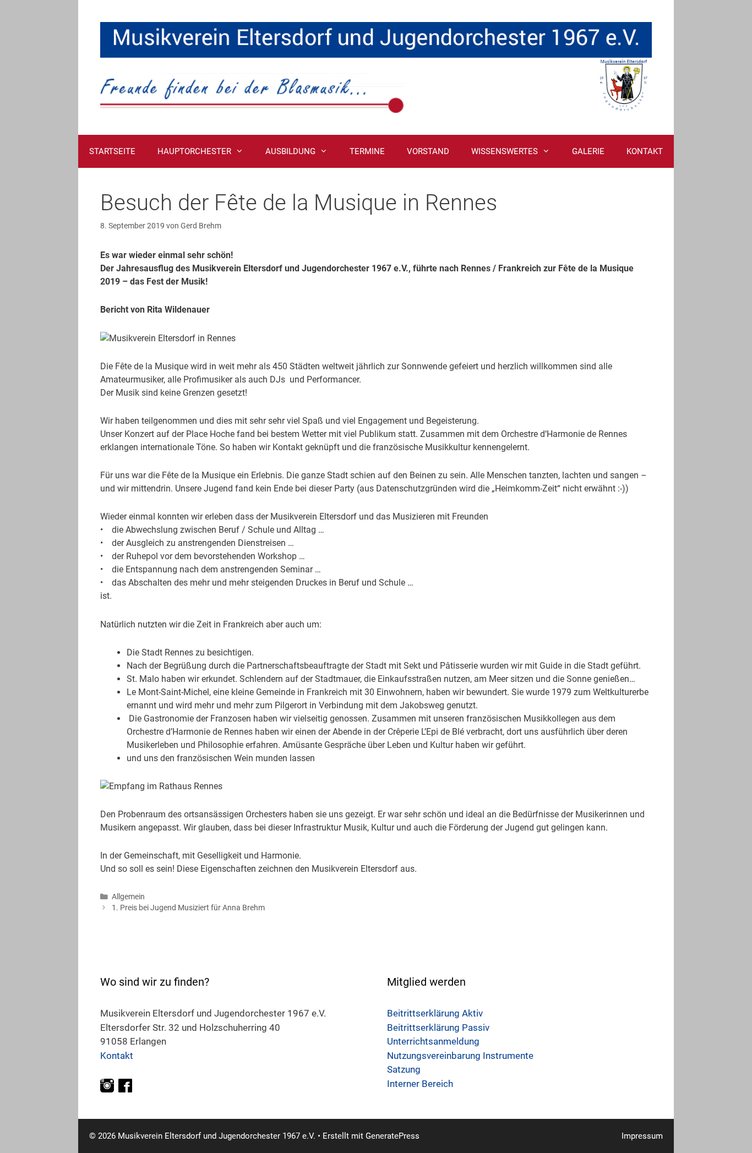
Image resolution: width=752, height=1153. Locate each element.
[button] (242, 151)
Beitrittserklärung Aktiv (435, 1013)
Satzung (404, 1069)
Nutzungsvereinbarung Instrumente (460, 1055)
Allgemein (128, 896)
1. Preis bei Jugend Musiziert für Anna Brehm (188, 907)
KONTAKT (644, 151)
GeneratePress (392, 1136)
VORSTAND (428, 151)
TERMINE (367, 151)
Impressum (642, 1136)
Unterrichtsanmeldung (433, 1041)
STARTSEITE (112, 151)
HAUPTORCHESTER (194, 151)
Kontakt (116, 1055)
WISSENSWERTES (504, 151)
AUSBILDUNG (290, 151)
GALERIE (588, 151)
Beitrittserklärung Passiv (438, 1027)
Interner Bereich (420, 1083)
